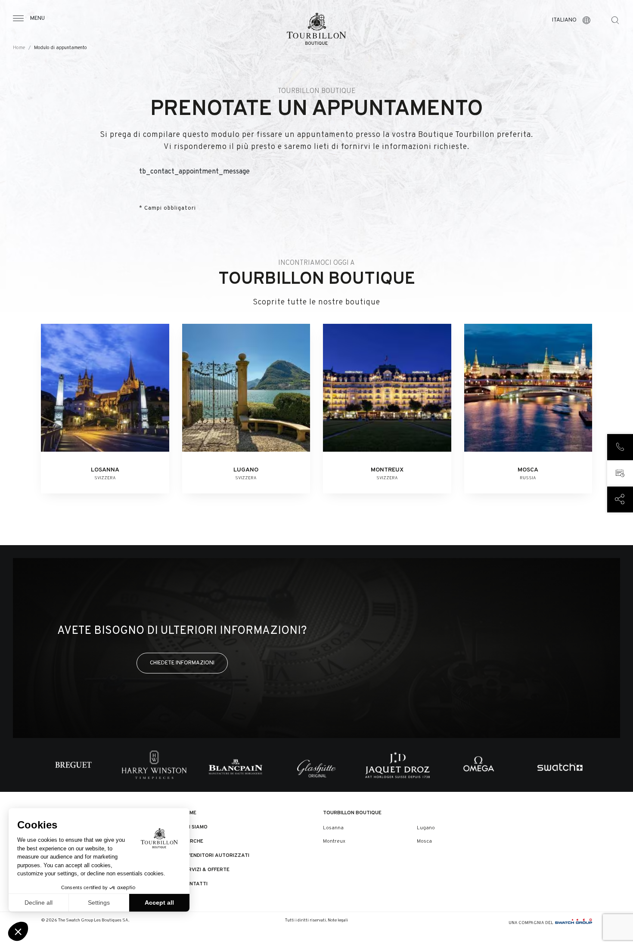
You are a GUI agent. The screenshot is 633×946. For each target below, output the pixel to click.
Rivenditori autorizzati (215, 855)
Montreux (334, 841)
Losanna (333, 828)
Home (19, 48)
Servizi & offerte (206, 869)
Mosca (424, 841)
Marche (192, 841)
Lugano (426, 828)
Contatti (195, 884)
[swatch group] (573, 923)
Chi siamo (195, 827)
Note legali (338, 920)
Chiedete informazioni (182, 663)
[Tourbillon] (316, 29)
